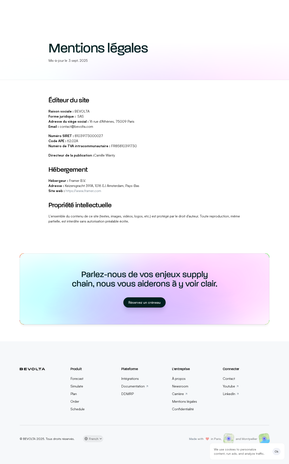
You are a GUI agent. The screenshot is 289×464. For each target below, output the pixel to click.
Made (193, 439)
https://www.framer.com (83, 191)
